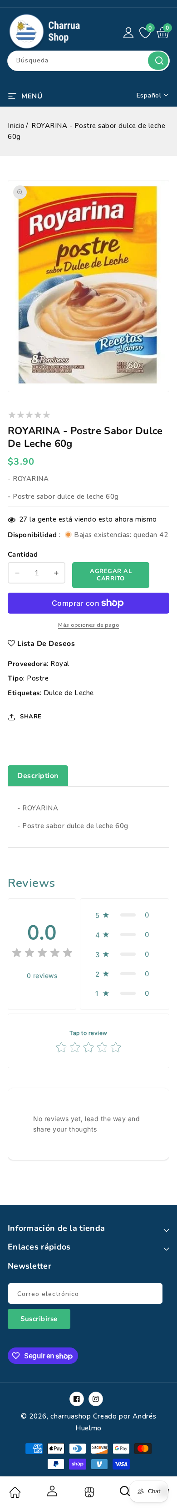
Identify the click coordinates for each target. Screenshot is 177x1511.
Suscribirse (39, 1318)
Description (38, 776)
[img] (42, 954)
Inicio (16, 125)
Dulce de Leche (69, 692)
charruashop (70, 1416)
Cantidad (23, 554)
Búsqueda (158, 60)
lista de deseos (46, 643)
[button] (25, 95)
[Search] (125, 1494)
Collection (88, 1492)
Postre (38, 678)
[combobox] (88, 61)
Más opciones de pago (88, 625)
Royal (59, 663)
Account (51, 1491)
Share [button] (31, 716)
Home (14, 1492)
